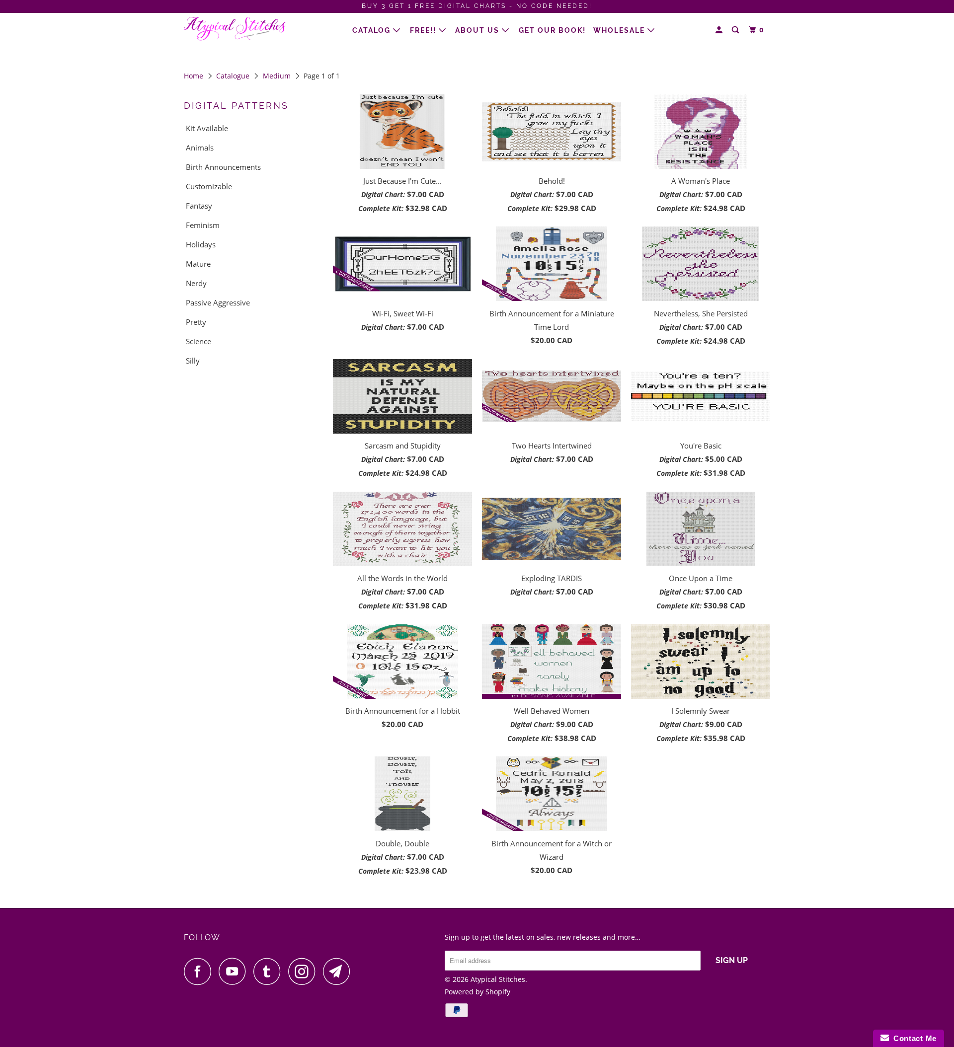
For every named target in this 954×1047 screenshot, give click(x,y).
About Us (478, 30)
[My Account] (720, 30)
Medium (277, 75)
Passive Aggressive (218, 302)
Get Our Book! (552, 30)
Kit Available (207, 128)
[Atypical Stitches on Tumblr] (269, 971)
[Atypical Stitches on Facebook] (200, 971)
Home (193, 75)
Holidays (201, 244)
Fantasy (199, 206)
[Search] (736, 30)
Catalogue (232, 75)
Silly (193, 361)
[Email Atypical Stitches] (339, 971)
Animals (200, 147)
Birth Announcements (223, 167)
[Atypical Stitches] (235, 29)
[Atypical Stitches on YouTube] (235, 971)
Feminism (203, 225)
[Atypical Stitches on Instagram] (304, 971)
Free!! (424, 30)
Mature (198, 264)
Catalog (372, 30)
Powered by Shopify (477, 991)
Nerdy (196, 283)
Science (198, 341)
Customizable (209, 186)
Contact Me (913, 1038)
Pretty (196, 322)
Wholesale (620, 30)
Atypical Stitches (498, 979)
